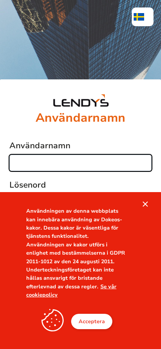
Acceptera (92, 321)
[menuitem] (143, 16)
